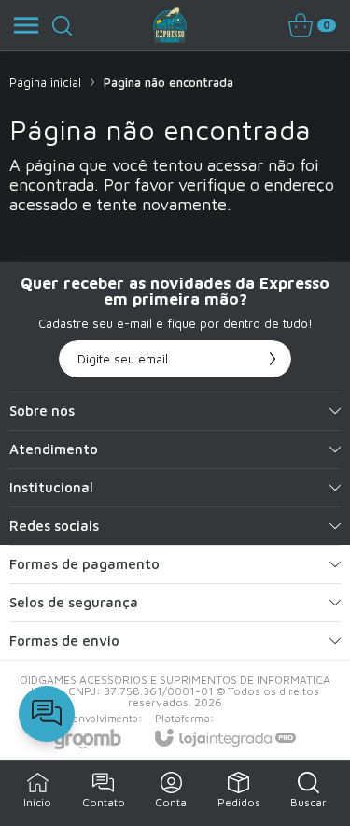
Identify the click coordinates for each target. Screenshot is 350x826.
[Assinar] (272, 358)
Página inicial (45, 82)
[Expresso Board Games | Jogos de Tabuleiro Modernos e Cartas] (170, 25)
